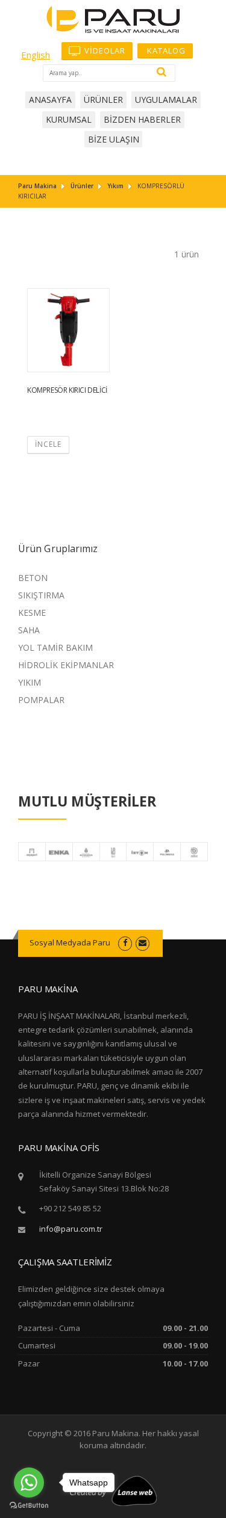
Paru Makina (37, 186)
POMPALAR (41, 699)
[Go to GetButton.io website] (29, 1506)
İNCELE (48, 444)
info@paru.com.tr (70, 1228)
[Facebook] (125, 942)
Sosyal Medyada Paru (70, 942)
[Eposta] (142, 942)
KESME (32, 612)
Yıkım (115, 186)
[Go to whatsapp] (29, 1482)
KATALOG (165, 50)
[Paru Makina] (113, 18)
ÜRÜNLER (103, 99)
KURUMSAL (69, 119)
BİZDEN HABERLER (142, 119)
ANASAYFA (50, 99)
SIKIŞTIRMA (41, 595)
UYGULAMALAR (166, 99)
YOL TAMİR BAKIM (55, 647)
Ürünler (82, 186)
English (35, 55)
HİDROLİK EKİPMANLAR (66, 665)
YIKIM (29, 682)
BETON (33, 577)
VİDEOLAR (103, 50)
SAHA (29, 630)
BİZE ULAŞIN (113, 139)
